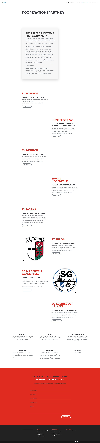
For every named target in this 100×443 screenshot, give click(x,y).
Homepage (26, 106)
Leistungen (72, 2)
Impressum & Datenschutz (71, 430)
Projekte (97, 2)
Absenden (66, 416)
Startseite (67, 2)
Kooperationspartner (84, 2)
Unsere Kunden (91, 2)
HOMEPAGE (56, 136)
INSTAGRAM (27, 290)
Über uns (78, 2)
